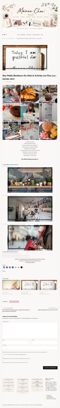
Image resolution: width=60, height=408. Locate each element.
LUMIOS (37, 384)
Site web (4, 345)
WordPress (40, 404)
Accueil (18, 34)
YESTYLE (37, 381)
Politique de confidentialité (20, 354)
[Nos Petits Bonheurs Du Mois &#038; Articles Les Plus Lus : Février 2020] (11, 285)
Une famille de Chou (6, 72)
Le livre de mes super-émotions (22, 383)
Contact (49, 395)
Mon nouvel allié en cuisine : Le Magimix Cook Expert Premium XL (17, 256)
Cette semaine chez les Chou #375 (48, 309)
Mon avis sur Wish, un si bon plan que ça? (12, 253)
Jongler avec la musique (8, 382)
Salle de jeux (29, 34)
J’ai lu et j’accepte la (15, 354)
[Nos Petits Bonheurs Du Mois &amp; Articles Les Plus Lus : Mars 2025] (48, 285)
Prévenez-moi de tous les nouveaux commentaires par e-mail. (16, 358)
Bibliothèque (23, 34)
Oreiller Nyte (8, 389)
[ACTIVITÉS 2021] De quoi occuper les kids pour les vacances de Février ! (16, 310)
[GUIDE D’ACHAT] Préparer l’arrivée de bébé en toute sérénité (16, 255)
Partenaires (50, 397)
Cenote (26, 404)
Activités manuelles (36, 34)
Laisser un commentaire (50, 367)
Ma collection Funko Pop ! (8, 166)
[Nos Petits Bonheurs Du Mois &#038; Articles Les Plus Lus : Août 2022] (29, 285)
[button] (11, 94)
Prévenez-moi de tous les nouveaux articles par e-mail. (15, 362)
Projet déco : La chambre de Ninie (10, 195)
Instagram (49, 396)
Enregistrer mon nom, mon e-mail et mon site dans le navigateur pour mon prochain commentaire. (24, 352)
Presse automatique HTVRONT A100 (8, 386)
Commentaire (5, 321)
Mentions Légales (51, 398)
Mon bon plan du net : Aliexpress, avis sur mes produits (14, 224)
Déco (42, 34)
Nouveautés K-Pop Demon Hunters (22, 387)
